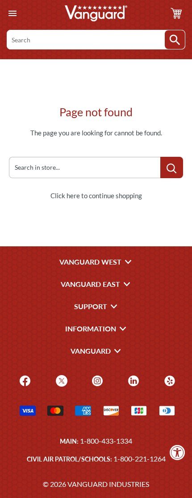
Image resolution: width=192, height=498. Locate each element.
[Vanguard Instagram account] (96, 380)
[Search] (175, 39)
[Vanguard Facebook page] (23, 380)
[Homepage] (96, 13)
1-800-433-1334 (106, 441)
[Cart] (176, 13)
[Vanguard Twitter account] (60, 380)
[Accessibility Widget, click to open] (177, 452)
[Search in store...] (171, 167)
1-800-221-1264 (139, 458)
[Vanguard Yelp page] (168, 380)
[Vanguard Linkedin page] (132, 380)
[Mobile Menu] (12, 13)
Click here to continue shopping (96, 196)
